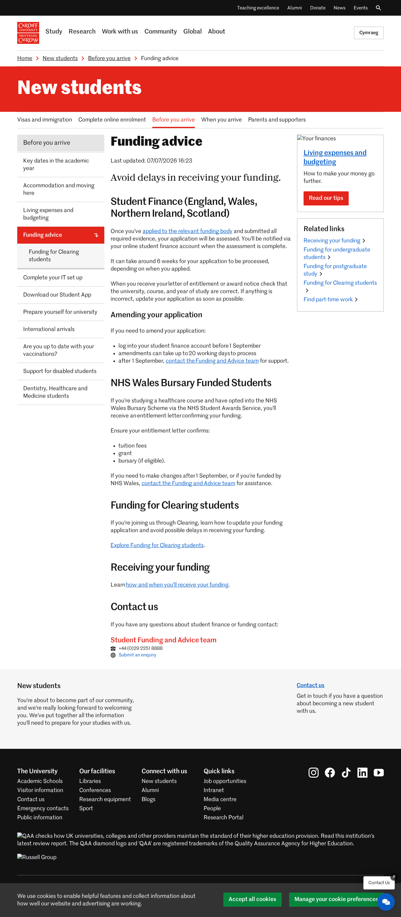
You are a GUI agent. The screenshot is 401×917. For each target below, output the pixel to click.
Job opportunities (225, 781)
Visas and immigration (44, 120)
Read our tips (326, 198)
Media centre (220, 799)
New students (60, 58)
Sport (86, 808)
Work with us (120, 32)
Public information (39, 818)
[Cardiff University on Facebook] (330, 772)
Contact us (311, 685)
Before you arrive (109, 58)
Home (24, 58)
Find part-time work (328, 300)
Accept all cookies (252, 899)
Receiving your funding (332, 241)
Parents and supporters (277, 120)
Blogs (148, 799)
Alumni (294, 8)
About (216, 32)
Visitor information (40, 790)
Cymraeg (368, 32)
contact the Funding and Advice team (212, 361)
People (212, 808)
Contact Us (379, 883)
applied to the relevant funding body (187, 231)
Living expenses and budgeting (335, 158)
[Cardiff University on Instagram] (314, 772)
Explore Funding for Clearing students (157, 545)
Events (361, 8)
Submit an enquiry (137, 655)
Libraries (90, 781)
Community (160, 32)
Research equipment (105, 799)
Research (82, 32)
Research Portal (223, 818)
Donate (317, 8)
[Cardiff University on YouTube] (379, 772)
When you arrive (221, 120)
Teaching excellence (258, 8)
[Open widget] (386, 902)
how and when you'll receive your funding (177, 585)
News (340, 8)
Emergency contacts (43, 808)
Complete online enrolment (112, 120)
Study (53, 32)
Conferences (95, 790)
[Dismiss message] (394, 877)
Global (192, 32)
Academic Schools (40, 781)
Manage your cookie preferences (336, 899)
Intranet (214, 790)
